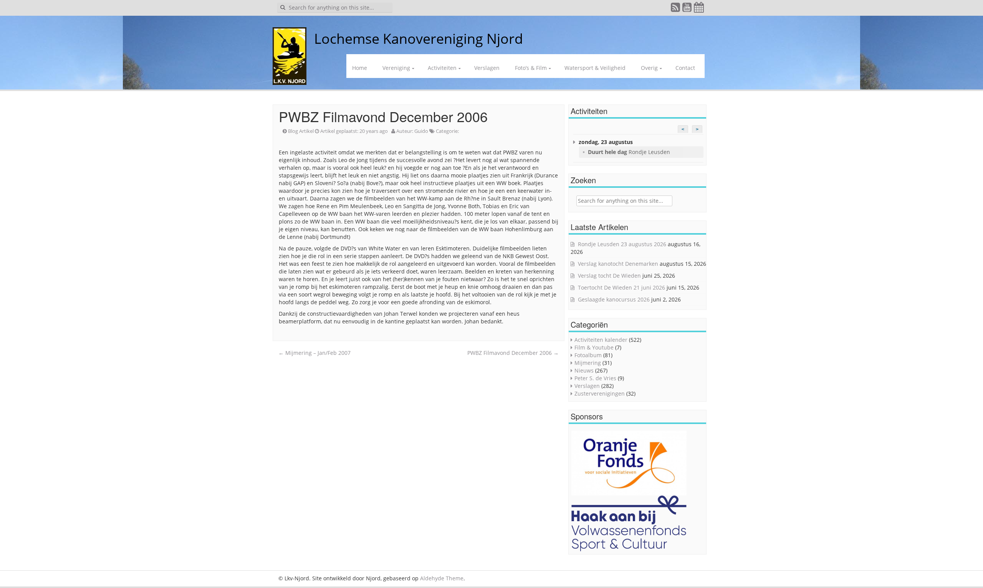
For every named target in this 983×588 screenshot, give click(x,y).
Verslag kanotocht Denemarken (618, 263)
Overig (649, 67)
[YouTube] (687, 9)
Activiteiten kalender (600, 339)
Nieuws (584, 370)
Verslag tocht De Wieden (609, 275)
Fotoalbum (588, 355)
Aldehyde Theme (441, 578)
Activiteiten (442, 67)
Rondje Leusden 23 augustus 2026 (622, 244)
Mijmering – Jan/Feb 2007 (314, 352)
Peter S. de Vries (595, 378)
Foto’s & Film (531, 67)
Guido (421, 131)
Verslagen (487, 67)
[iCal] (699, 9)
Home (359, 67)
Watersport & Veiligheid (595, 67)
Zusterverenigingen (599, 393)
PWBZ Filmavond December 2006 (513, 352)
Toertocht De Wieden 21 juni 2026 (621, 287)
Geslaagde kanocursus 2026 (614, 299)
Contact (685, 67)
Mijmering (587, 362)
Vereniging (396, 67)
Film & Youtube (594, 347)
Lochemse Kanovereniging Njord (418, 38)
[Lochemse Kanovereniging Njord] (308, 38)
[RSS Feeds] (676, 9)
